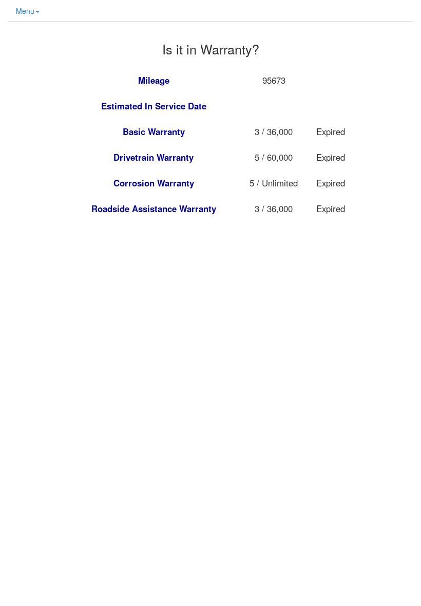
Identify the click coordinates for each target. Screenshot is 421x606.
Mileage (153, 80)
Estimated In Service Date (153, 106)
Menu (25, 11)
